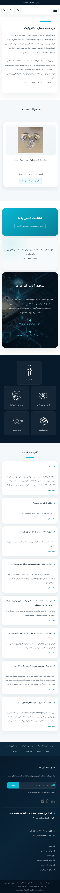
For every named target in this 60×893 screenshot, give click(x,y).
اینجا (25, 69)
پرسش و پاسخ (12, 745)
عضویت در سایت (43, 751)
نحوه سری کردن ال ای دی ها (30, 324)
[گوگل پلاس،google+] (47, 802)
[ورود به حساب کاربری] (18, 10)
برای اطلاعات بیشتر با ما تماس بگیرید (30, 226)
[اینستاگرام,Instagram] (42, 802)
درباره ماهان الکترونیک (46, 745)
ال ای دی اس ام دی (48, 850)
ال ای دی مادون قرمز (16, 404)
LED (50, 467)
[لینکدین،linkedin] (53, 802)
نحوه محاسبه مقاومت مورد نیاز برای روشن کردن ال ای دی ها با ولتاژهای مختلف (29, 603)
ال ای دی (29, 379)
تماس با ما (14, 751)
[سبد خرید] (11, 10)
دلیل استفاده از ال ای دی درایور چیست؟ (35, 532)
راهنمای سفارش (27, 745)
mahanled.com (39, 890)
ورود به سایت (27, 751)
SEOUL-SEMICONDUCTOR (21, 60)
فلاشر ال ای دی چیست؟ (42, 503)
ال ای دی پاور (16, 430)
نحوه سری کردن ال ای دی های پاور (30, 335)
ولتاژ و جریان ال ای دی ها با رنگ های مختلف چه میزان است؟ (30, 635)
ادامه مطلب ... (50, 490)
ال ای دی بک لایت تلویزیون (45, 860)
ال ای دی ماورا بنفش (43, 404)
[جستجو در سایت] (4, 10)
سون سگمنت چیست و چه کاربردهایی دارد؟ (34, 702)
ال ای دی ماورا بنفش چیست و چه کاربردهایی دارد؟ (31, 564)
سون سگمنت (43, 430)
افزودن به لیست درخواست (26, 180)
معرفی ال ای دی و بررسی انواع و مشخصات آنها (33, 666)
